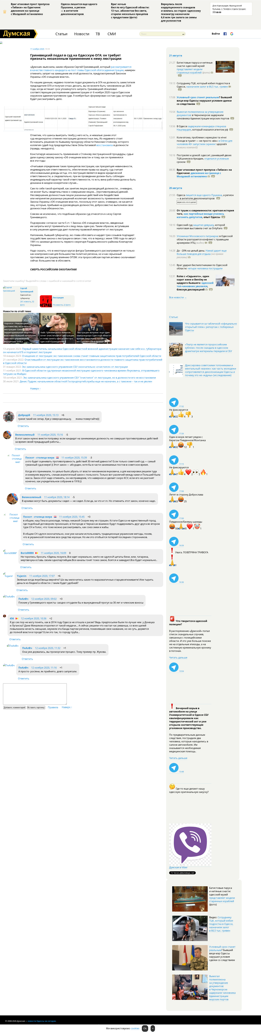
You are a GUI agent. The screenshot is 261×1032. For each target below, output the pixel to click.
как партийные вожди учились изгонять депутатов (200, 215)
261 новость (25, 301)
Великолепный (25, 434)
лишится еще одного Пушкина (204, 195)
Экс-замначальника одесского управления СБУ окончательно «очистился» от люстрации (75, 366)
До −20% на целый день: (191, 250)
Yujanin (21, 576)
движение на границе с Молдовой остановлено (199, 174)
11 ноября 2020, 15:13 (45, 415)
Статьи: (173, 317)
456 (12, 618)
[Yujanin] (8, 576)
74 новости (58, 305)
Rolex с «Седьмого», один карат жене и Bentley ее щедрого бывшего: (193, 280)
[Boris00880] (10, 553)
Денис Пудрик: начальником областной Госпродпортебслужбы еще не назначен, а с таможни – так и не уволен (86, 381)
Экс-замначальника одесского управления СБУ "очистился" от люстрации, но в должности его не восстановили (89, 377)
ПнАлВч (23, 598)
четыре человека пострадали (205, 268)
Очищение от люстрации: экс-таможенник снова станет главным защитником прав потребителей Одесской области (91, 356)
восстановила (104, 145)
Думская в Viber (178, 867)
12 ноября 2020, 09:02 (44, 598)
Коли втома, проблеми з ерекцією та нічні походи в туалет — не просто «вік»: (201, 139)
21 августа (175, 55)
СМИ (112, 34)
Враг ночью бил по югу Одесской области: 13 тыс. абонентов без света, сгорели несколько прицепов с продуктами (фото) (130, 10)
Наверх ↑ (35, 388)
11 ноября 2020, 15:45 (72, 516)
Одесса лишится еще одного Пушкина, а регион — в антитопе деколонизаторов (79, 9)
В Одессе (182, 126)
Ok (145, 1028)
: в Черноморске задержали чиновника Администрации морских (203, 116)
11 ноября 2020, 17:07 (42, 576)
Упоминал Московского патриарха (197, 236)
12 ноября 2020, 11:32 (47, 648)
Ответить (23, 426)
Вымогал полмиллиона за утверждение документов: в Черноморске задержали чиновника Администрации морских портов (222, 988)
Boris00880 (27, 553)
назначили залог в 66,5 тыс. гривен (207, 86)
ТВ (98, 34)
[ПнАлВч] (9, 596)
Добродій (24, 415)
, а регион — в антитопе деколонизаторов (205, 196)
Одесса (181, 195)
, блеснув (192, 288)
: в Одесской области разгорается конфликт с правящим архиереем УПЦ (205, 239)
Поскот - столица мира (39, 457)
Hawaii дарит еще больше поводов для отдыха (202, 252)
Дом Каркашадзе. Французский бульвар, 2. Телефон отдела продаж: (229, 9)
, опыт (211, 217)
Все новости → (178, 297)
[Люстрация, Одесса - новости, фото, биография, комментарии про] (46, 306)
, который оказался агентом (209, 129)
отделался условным (216, 158)
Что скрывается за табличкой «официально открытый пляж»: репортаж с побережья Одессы (211, 327)
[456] (4, 616)
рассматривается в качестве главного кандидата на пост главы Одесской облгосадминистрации (80, 68)
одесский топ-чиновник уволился (195, 284)
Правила (53, 707)
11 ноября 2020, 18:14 (56, 497)
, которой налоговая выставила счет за (201, 226)
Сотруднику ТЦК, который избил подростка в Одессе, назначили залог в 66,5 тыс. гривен (221, 924)
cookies (135, 1028)
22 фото (67, 305)
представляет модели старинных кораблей (189, 71)
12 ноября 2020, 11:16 (44, 667)
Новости (81, 34)
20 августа (175, 188)
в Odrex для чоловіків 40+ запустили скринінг (204, 142)
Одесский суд (185, 225)
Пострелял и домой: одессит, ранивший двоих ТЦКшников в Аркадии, (204, 157)
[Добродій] (8, 421)
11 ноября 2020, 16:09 (53, 553)
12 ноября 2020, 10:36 (33, 618)
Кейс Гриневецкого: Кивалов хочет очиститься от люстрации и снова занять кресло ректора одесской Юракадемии (57, 337)
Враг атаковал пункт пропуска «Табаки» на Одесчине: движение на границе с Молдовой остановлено (30, 9)
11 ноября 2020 (37, 49)
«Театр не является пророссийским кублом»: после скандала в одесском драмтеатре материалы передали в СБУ (208, 348)
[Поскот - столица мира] (14, 462)
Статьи (61, 34)
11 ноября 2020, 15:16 (50, 434)
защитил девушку (203, 225)
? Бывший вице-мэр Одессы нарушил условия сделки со (204, 101)
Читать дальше (178, 657)
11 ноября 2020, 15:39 (74, 457)
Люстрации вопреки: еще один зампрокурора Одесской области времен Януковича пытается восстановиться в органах (94, 337)
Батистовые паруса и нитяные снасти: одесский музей (195, 64)
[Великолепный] (7, 438)
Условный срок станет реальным (198, 97)
